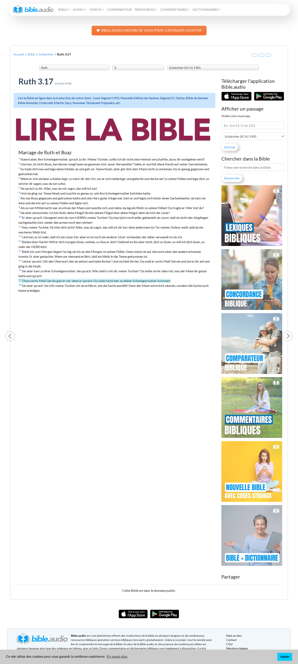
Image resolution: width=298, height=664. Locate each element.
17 (19, 279)
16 (19, 270)
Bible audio (78, 635)
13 (19, 241)
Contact (231, 640)
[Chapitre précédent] (10, 336)
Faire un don (234, 635)
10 (19, 216)
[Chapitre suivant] (288, 336)
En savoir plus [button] (117, 656)
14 (19, 250)
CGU (229, 644)
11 (19, 226)
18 (19, 284)
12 (19, 236)
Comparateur (119, 9)
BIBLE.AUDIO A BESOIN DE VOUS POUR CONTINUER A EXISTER (151, 30)
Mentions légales (237, 648)
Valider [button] (284, 656)
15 (19, 260)
